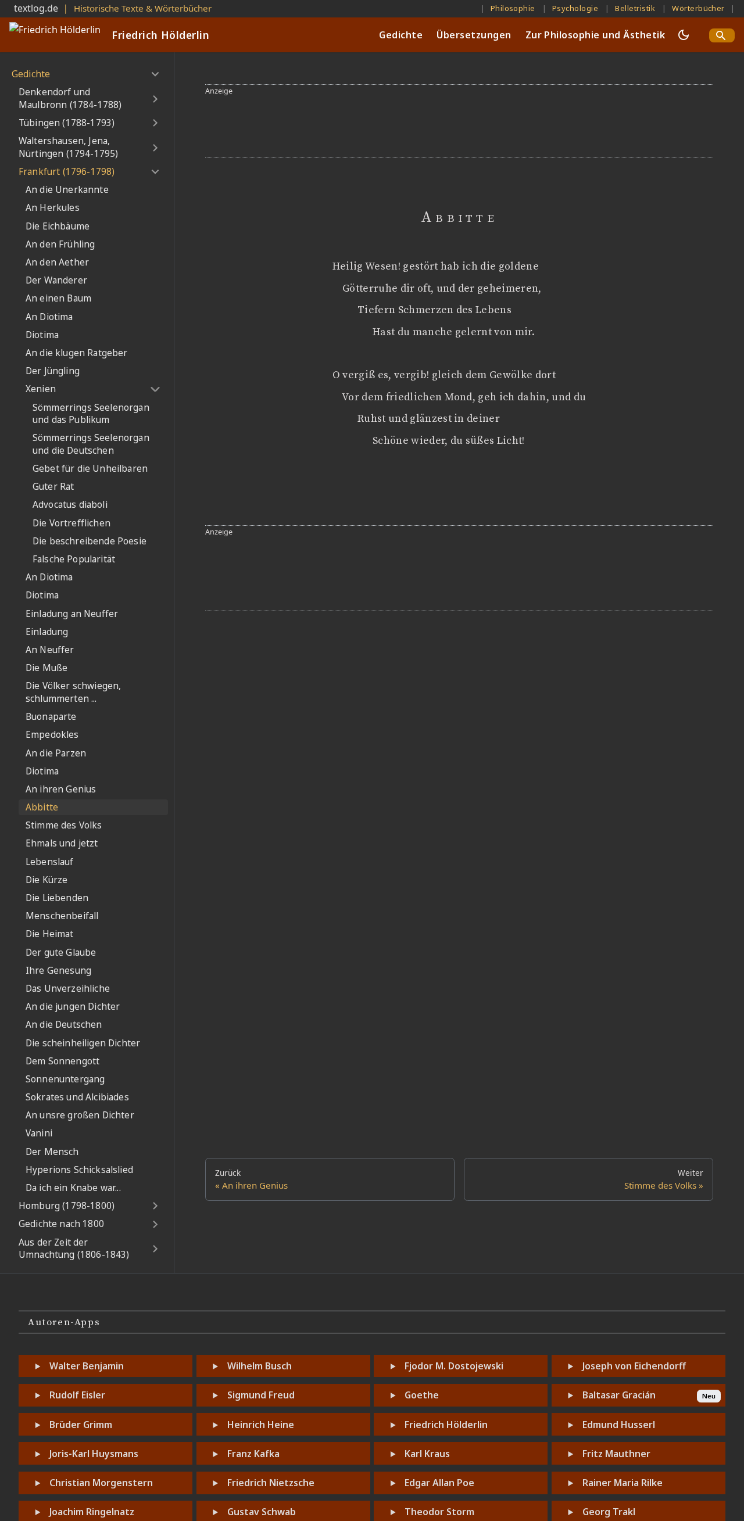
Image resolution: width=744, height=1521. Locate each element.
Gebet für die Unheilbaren (90, 468)
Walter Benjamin (86, 1365)
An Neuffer (50, 650)
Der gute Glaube (61, 952)
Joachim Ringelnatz (91, 1511)
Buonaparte (51, 717)
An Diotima (49, 317)
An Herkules (53, 208)
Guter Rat (53, 486)
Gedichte (401, 34)
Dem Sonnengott (62, 1061)
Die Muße (46, 668)
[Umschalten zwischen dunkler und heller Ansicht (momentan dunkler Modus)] (683, 35)
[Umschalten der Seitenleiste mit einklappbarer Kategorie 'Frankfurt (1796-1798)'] (155, 172)
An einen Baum (58, 298)
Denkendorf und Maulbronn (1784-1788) (70, 98)
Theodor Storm (439, 1511)
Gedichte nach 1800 (61, 1224)
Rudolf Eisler (77, 1395)
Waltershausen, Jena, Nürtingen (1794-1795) (68, 147)
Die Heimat (50, 934)
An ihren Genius (61, 789)
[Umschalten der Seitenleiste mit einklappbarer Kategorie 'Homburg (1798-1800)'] (155, 1206)
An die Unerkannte (67, 190)
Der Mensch (52, 1152)
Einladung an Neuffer (72, 614)
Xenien (41, 389)
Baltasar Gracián (619, 1395)
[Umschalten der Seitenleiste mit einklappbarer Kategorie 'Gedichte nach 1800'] (155, 1224)
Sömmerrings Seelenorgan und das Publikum (91, 413)
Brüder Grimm (80, 1424)
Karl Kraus (427, 1453)
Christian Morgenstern (101, 1482)
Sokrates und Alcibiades (77, 1097)
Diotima (42, 335)
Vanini (39, 1133)
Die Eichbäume (58, 226)
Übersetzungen (474, 34)
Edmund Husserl (618, 1424)
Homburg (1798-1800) (67, 1206)
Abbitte (42, 807)
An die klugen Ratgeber (77, 353)
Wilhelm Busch (259, 1365)
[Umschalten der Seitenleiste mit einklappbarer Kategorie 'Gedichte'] (155, 74)
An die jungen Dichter (73, 1006)
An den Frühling (60, 244)
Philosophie (513, 8)
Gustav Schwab (261, 1511)
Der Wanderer (56, 280)
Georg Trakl (608, 1511)
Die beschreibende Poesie (89, 541)
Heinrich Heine (260, 1424)
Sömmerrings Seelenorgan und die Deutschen (91, 444)
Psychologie (575, 8)
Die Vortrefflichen (71, 523)
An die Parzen (56, 753)
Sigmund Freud (261, 1395)
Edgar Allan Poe (439, 1482)
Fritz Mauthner (616, 1453)
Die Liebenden (57, 898)
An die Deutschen (64, 1024)
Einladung (47, 632)
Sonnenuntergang (65, 1079)
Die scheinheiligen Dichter (83, 1043)
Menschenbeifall (62, 916)
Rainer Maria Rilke (622, 1482)
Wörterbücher (698, 8)
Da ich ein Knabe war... (73, 1188)
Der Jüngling (53, 371)
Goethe (422, 1395)
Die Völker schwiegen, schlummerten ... (73, 692)
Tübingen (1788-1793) (67, 123)
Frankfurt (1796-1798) (67, 172)
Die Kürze (46, 880)
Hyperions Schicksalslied (79, 1170)
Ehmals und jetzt (62, 843)
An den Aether (57, 262)
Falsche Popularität (74, 559)
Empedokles (52, 735)
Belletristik (635, 8)
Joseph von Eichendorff (634, 1365)
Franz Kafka (253, 1453)
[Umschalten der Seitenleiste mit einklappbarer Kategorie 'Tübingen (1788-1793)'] (155, 123)
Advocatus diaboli (70, 504)
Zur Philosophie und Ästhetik (595, 34)
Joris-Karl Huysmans (93, 1453)
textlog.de (36, 8)
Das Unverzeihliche (68, 988)
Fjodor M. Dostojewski (454, 1365)
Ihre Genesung (58, 970)
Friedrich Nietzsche (270, 1482)
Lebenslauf (50, 862)
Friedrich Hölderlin (446, 1424)
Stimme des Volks (64, 825)
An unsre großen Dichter (80, 1115)
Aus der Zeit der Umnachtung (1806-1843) (74, 1248)
